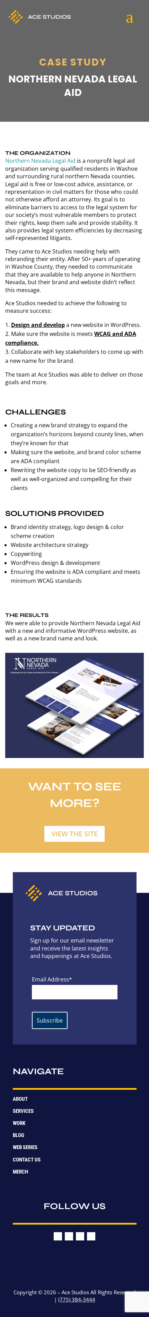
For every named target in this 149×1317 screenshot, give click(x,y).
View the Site (74, 833)
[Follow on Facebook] (58, 1236)
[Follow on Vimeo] (80, 1236)
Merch (20, 1172)
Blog (18, 1135)
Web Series (25, 1147)
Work (19, 1123)
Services (23, 1111)
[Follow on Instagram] (69, 1236)
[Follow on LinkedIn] (91, 1236)
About (20, 1099)
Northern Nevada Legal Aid (40, 160)
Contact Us (27, 1160)
